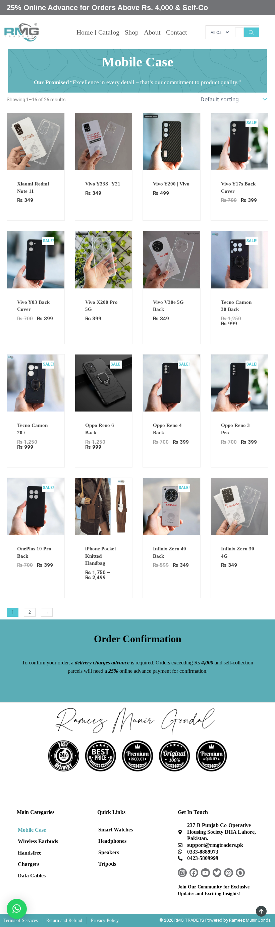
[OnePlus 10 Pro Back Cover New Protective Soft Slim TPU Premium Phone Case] (35, 506)
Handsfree (29, 853)
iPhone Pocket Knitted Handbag (100, 556)
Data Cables (32, 875)
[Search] (251, 32)
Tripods (107, 864)
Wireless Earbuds (38, 841)
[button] (17, 909)
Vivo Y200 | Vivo (171, 183)
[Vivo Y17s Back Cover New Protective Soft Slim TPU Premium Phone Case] (239, 141)
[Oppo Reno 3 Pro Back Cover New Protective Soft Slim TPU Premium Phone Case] (239, 382)
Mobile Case (32, 830)
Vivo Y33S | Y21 (102, 183)
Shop (132, 32)
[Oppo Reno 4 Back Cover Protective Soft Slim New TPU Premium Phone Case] (171, 382)
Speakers (108, 852)
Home (84, 32)
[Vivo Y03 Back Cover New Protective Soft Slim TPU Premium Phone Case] (35, 259)
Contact (176, 32)
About (152, 32)
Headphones (112, 841)
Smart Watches (115, 829)
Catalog (108, 32)
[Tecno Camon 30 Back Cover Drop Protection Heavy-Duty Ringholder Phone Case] (239, 259)
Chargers (28, 864)
